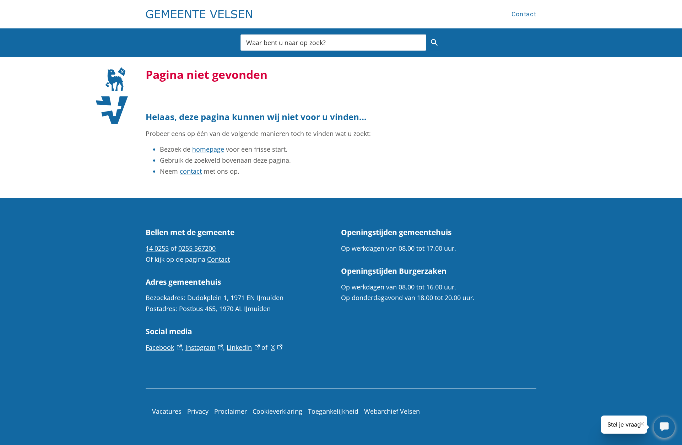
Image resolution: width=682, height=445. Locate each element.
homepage (208, 149)
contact (191, 171)
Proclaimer (230, 411)
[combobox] (333, 42)
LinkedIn (243, 347)
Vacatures (167, 411)
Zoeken (434, 42)
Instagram (204, 347)
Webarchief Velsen (392, 411)
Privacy (198, 411)
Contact (524, 14)
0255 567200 (197, 248)
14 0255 (157, 248)
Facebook (164, 347)
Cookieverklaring (277, 411)
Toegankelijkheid (333, 411)
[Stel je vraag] (664, 427)
